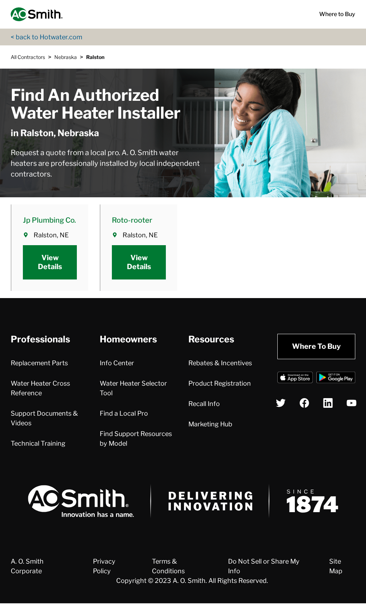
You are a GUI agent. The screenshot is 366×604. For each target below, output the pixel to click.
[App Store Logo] (295, 378)
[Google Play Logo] (335, 378)
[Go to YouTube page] (351, 403)
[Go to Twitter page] (281, 403)
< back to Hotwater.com (46, 37)
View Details (50, 262)
